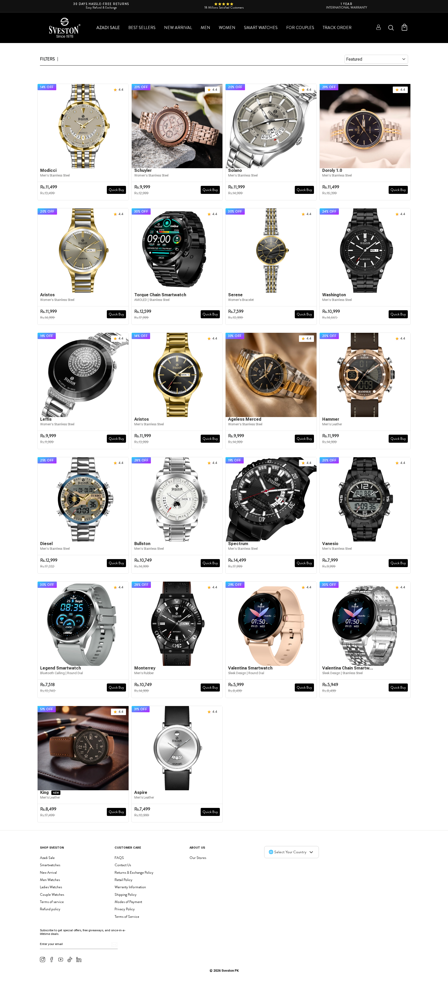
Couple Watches (52, 894)
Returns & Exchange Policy (134, 872)
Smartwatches (50, 865)
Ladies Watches (51, 887)
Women (227, 28)
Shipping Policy (126, 894)
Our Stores (198, 857)
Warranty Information (130, 887)
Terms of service (52, 901)
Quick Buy (116, 189)
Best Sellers (142, 28)
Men (205, 28)
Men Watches (50, 879)
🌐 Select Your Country (287, 852)
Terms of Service (127, 916)
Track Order (337, 28)
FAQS (119, 857)
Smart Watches (261, 28)
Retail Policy (123, 879)
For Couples (300, 28)
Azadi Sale (108, 28)
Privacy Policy (125, 909)
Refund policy (50, 909)
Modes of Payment (128, 901)
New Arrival (178, 28)
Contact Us (123, 865)
